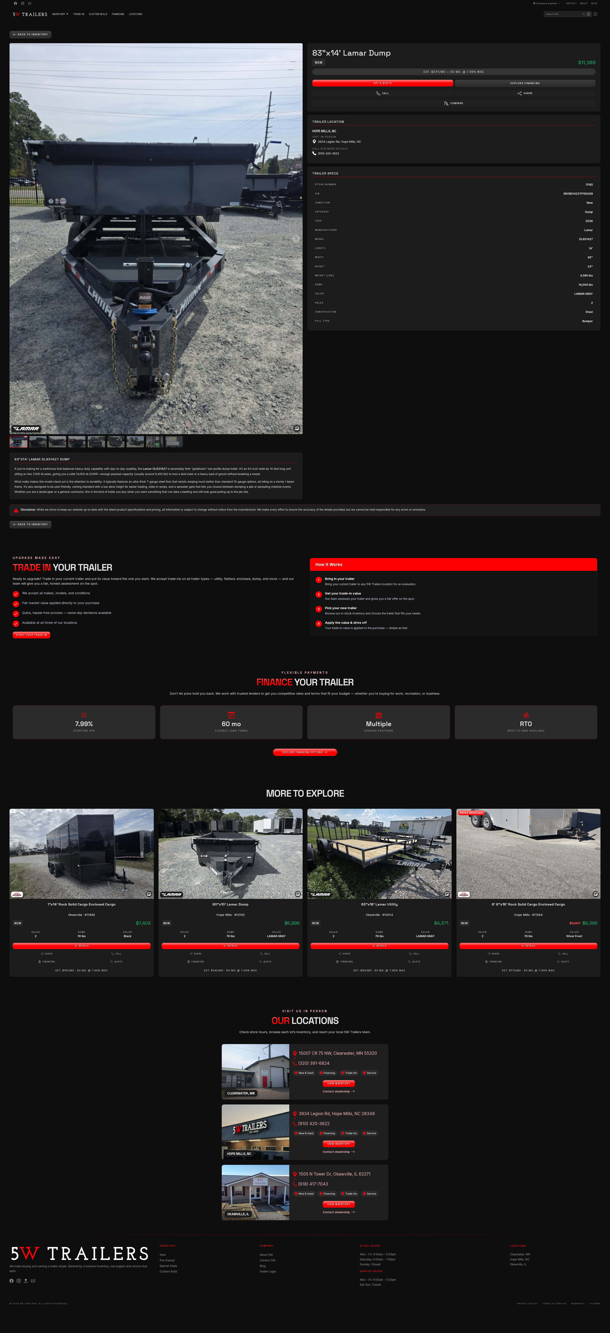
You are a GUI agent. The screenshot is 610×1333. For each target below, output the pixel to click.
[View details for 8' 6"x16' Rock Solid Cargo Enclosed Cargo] (528, 854)
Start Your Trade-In (31, 634)
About (584, 3)
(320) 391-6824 (314, 1063)
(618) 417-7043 (313, 1184)
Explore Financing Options (302, 752)
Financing (118, 14)
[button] (547, 3)
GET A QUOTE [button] (383, 83)
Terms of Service (554, 1303)
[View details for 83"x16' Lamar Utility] (379, 854)
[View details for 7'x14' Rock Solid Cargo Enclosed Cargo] (82, 854)
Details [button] (84, 945)
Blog (594, 3)
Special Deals (168, 1266)
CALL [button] (385, 93)
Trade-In (78, 14)
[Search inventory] (583, 14)
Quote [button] (118, 961)
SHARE (528, 93)
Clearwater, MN (520, 1254)
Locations (135, 14)
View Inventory (338, 1083)
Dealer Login (268, 1271)
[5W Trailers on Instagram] (22, 3)
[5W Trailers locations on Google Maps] (26, 1280)
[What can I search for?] (595, 14)
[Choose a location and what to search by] (588, 14)
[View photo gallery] (297, 428)
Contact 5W (267, 1260)
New (163, 1254)
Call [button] (118, 953)
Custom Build (98, 14)
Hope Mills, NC (519, 1259)
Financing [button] (48, 961)
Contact (571, 3)
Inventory (58, 14)
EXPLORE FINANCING (525, 83)
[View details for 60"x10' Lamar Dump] (231, 854)
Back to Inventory (33, 34)
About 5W (266, 1254)
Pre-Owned (167, 1260)
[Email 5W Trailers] (30, 3)
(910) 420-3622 (314, 1123)
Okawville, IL (518, 1264)
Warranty (578, 1303)
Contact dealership (336, 1091)
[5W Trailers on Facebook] (15, 3)
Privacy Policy (527, 1303)
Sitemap (595, 1303)
